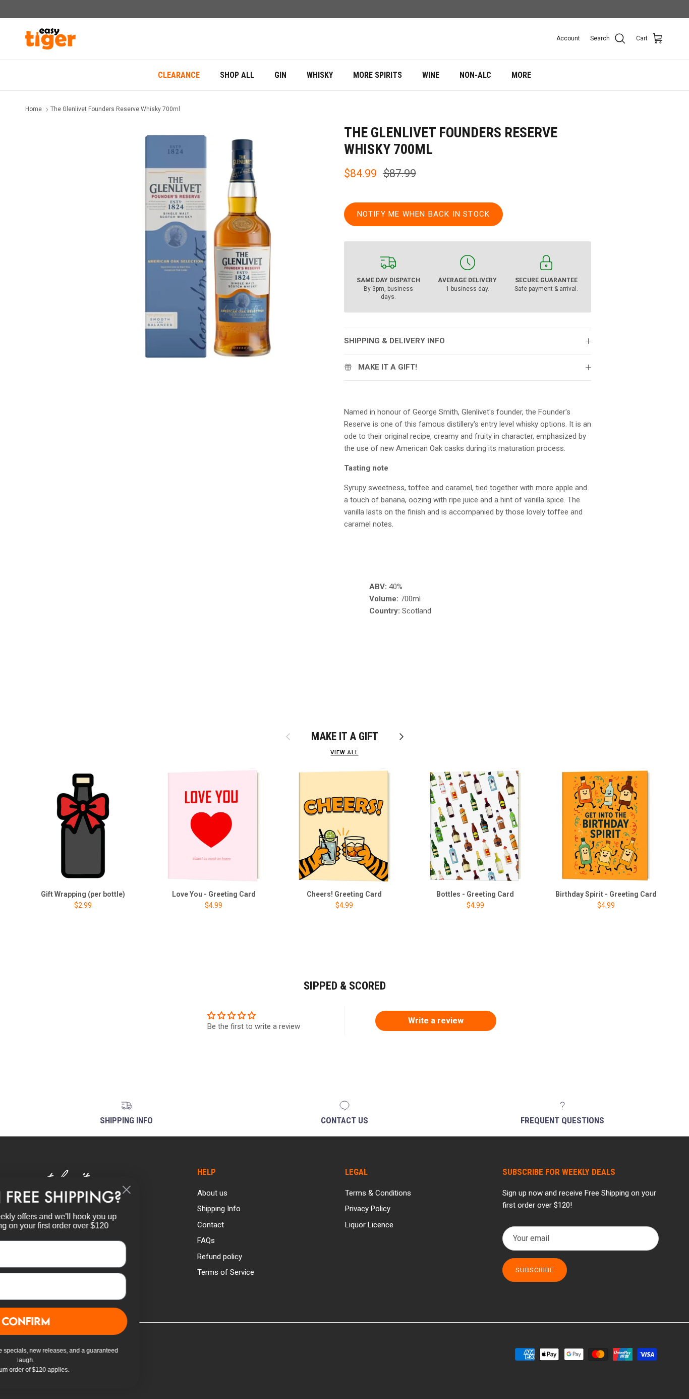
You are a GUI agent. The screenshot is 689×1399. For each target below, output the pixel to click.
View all (344, 752)
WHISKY (320, 75)
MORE (521, 75)
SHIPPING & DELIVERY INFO (394, 340)
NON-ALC (475, 75)
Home (33, 109)
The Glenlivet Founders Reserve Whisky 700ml (115, 109)
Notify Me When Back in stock (423, 214)
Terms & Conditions (378, 1193)
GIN (280, 75)
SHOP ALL (237, 75)
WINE (430, 75)
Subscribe (534, 1270)
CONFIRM (123, 1321)
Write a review (436, 1020)
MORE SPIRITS (377, 75)
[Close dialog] (224, 1190)
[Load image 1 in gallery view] (209, 246)
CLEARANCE (179, 75)
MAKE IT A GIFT (344, 736)
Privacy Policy (367, 1208)
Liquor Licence (369, 1224)
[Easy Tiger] (50, 38)
